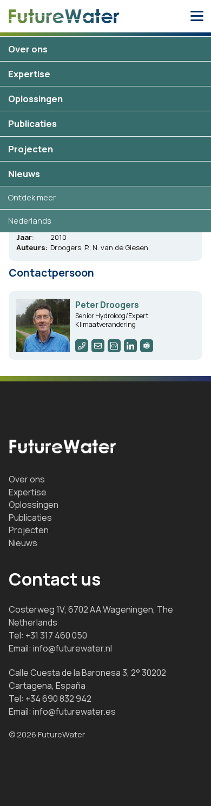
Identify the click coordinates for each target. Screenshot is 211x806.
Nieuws (24, 173)
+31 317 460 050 (56, 635)
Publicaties (32, 123)
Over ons (28, 49)
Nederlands (29, 220)
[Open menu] (197, 16)
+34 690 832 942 (58, 698)
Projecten (30, 149)
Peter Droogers (107, 305)
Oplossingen (35, 98)
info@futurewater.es (74, 711)
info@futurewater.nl (72, 648)
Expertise (29, 74)
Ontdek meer (32, 197)
